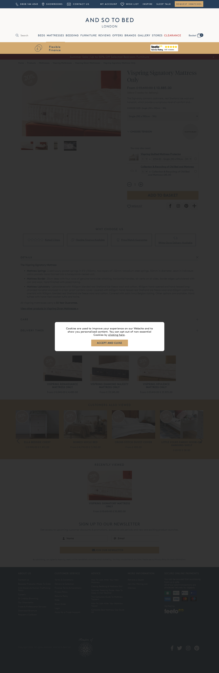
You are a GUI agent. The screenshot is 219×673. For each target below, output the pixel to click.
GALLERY (144, 35)
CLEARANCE (172, 35)
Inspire (148, 4)
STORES (157, 35)
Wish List (132, 4)
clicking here (116, 334)
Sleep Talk (163, 4)
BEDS (41, 35)
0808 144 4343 (28, 4)
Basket (195, 35)
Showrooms (54, 4)
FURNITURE (88, 35)
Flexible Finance (55, 48)
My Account (108, 4)
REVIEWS (104, 35)
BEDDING (72, 35)
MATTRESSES (55, 35)
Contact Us (80, 4)
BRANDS (130, 35)
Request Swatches (189, 4)
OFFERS (117, 35)
